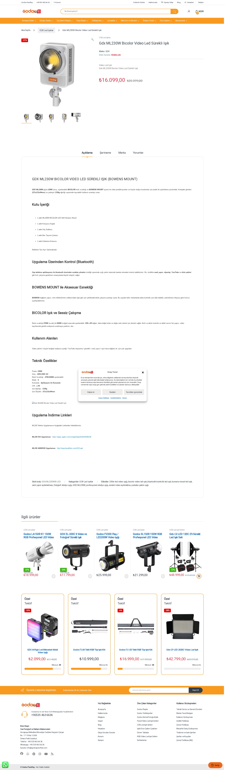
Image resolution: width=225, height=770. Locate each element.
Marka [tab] (122, 152)
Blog (178, 2)
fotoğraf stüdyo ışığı (63, 485)
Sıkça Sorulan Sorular (106, 733)
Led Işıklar (111, 21)
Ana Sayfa (25, 30)
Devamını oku (52, 576)
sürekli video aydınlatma (119, 485)
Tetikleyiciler (97, 21)
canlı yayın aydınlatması (42, 485)
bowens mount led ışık (182, 481)
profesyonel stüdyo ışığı (97, 485)
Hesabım (190, 2)
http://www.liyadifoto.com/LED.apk (70, 448)
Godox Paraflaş (28, 767)
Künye (124, 398)
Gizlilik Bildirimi (115, 398)
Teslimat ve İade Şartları (186, 733)
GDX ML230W (79, 485)
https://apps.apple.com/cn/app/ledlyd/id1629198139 (71, 437)
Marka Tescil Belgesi (184, 713)
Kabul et (91, 392)
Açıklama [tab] (87, 152)
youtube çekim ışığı (140, 485)
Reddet (112, 392)
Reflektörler (142, 740)
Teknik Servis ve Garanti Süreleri (189, 709)
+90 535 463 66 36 (43, 2)
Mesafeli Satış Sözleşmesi (187, 729)
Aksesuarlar (180, 21)
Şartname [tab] (105, 152)
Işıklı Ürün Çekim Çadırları (147, 729)
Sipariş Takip (168, 2)
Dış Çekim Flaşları (64, 21)
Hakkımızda (153, 2)
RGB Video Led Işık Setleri (147, 736)
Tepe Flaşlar (81, 21)
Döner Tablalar (143, 733)
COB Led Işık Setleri (177, 530)
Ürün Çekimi (165, 21)
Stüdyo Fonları (148, 21)
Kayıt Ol (196, 690)
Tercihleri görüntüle (134, 392)
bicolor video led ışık (137, 481)
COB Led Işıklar (46, 30)
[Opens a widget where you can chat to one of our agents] (215, 765)
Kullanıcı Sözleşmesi (184, 717)
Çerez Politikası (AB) (184, 740)
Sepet (100, 721)
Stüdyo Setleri (45, 21)
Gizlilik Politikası (182, 721)
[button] (143, 372)
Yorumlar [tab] (138, 152)
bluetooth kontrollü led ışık (159, 481)
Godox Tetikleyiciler (144, 713)
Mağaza (101, 717)
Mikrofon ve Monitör (129, 21)
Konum (58, 2)
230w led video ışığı (118, 481)
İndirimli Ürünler (139, 2)
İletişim (201, 2)
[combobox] (115, 11)
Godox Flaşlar (142, 709)
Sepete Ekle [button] (198, 576)
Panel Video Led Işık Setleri (147, 721)
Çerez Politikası (103, 398)
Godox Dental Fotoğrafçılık (147, 717)
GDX (108, 51)
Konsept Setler (28, 21)
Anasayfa (102, 709)
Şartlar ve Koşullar (183, 736)
